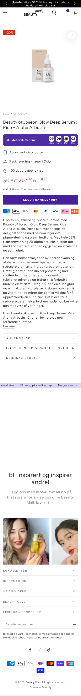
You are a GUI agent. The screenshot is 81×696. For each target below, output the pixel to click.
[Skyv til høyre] (74, 3)
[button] (54, 12)
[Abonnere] (75, 624)
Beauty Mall (33, 682)
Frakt (24, 189)
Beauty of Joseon (15, 113)
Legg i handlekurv (40, 199)
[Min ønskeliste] (64, 12)
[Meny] (5, 12)
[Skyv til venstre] (6, 3)
